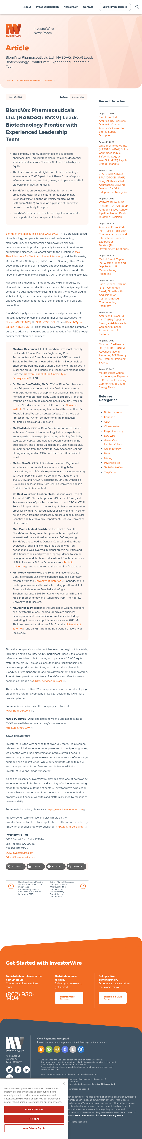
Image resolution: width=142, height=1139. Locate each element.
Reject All (34, 1118)
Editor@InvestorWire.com (21, 857)
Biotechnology (78, 97)
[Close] (64, 1083)
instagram (9, 1077)
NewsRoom (71, 7)
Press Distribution (47, 7)
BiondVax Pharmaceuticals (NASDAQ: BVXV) (32, 233)
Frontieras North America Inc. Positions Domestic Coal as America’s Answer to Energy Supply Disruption (112, 126)
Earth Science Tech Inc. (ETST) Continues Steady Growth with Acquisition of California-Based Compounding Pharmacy (113, 295)
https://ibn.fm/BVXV (18, 728)
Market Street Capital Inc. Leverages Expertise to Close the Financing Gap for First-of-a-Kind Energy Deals (113, 380)
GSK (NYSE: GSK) (46, 322)
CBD (107, 421)
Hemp (107, 453)
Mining (108, 458)
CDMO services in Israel (47, 681)
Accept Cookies (34, 1109)
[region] (34, 1108)
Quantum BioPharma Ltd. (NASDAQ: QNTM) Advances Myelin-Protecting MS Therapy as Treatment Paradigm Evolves (112, 353)
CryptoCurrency (113, 431)
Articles (48, 80)
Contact (88, 7)
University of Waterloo (48, 581)
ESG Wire (109, 436)
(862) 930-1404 (20, 996)
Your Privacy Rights (34, 1128)
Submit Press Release (115, 6)
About (27, 7)
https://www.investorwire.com (65, 809)
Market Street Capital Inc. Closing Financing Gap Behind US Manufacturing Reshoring (112, 267)
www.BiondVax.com (18, 710)
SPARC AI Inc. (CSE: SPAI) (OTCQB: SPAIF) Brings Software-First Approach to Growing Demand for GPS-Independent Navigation (113, 183)
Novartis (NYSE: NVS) (18, 322)
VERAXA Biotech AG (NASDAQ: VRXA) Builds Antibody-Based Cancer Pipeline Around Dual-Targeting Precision (113, 210)
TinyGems (110, 472)
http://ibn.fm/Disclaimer (70, 826)
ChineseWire (111, 426)
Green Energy (112, 449)
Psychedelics (112, 463)
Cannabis (109, 417)
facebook (18, 1069)
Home (10, 80)
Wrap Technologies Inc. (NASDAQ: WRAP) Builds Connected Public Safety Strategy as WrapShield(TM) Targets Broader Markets (113, 155)
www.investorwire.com (19, 853)
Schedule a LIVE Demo (113, 998)
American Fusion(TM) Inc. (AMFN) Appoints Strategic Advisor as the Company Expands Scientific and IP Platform (113, 325)
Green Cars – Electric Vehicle (113, 442)
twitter (9, 1069)
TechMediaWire (113, 467)
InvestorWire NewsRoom (29, 80)
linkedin (26, 1069)
